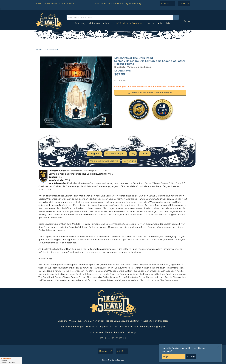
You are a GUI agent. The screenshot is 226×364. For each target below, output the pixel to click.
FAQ (133, 153)
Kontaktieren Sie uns (101, 332)
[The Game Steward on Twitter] (101, 338)
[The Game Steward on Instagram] (117, 338)
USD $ (182, 3)
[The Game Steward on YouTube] (109, 338)
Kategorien (94, 153)
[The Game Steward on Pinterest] (113, 338)
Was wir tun (75, 321)
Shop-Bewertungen (93, 321)
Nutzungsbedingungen (152, 326)
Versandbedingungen (72, 326)
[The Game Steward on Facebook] (105, 338)
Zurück (39, 49)
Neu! (148, 23)
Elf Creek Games (122, 71)
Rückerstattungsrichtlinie (99, 326)
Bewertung (130, 161)
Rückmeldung (128, 332)
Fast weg (80, 23)
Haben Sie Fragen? (115, 153)
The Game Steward (116, 360)
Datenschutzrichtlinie (126, 326)
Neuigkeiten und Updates (154, 321)
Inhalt (80, 153)
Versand (145, 153)
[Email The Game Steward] (124, 338)
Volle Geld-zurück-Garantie (104, 161)
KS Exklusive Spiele (127, 23)
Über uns (62, 321)
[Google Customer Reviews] (11, 360)
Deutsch (165, 3)
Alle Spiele (164, 23)
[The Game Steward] (49, 21)
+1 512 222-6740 (43, 3)
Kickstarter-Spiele (99, 23)
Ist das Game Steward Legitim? (122, 321)
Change (191, 356)
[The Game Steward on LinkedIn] (120, 338)
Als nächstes (51, 49)
